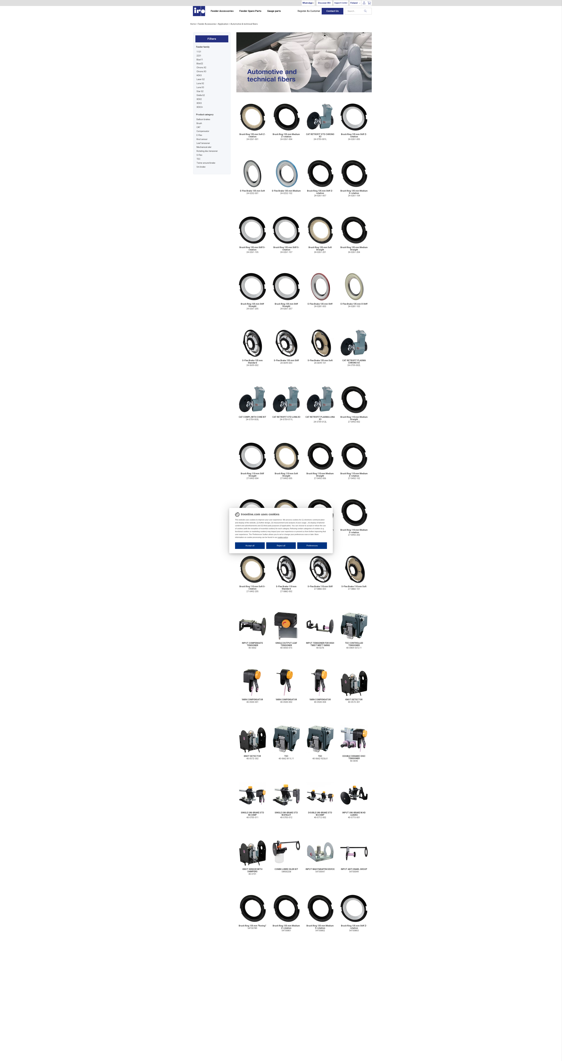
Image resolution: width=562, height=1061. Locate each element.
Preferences (312, 545)
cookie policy (283, 537)
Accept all (249, 545)
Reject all (281, 545)
